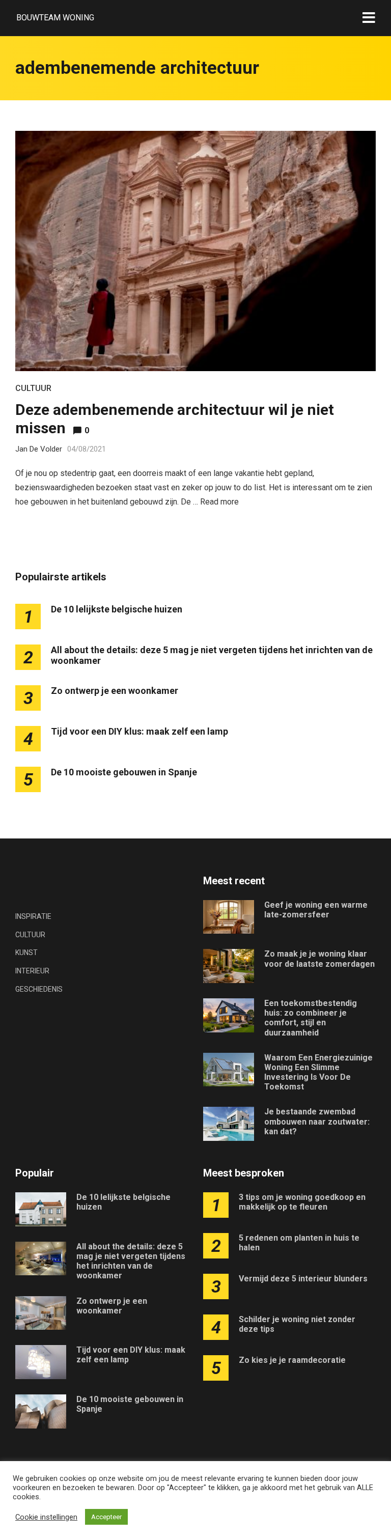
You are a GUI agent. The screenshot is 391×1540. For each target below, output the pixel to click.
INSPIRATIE (33, 916)
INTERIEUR (32, 971)
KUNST (26, 952)
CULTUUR (33, 388)
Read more (219, 502)
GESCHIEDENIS (39, 989)
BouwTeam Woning (55, 17)
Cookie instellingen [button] (46, 1517)
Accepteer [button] (106, 1517)
